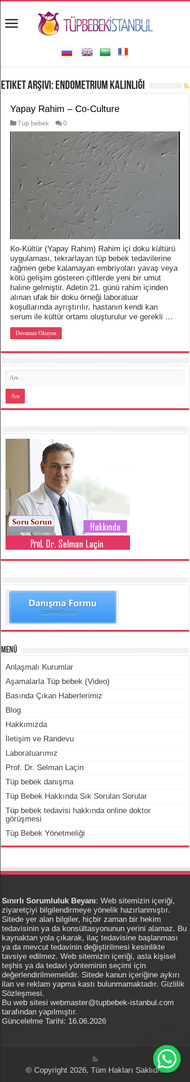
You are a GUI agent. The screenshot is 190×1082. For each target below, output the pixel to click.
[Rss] (95, 1059)
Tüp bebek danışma (39, 781)
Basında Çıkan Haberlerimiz (54, 695)
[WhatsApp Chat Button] (167, 1059)
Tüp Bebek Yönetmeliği (45, 833)
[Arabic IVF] (105, 51)
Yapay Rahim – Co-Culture (64, 109)
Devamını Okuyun (36, 333)
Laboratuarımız (32, 753)
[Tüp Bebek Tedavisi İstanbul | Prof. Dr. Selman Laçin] (95, 22)
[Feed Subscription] (186, 86)
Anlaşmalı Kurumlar (39, 667)
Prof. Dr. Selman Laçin (44, 767)
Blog (13, 710)
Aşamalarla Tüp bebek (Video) (58, 681)
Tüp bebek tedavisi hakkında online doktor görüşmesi (78, 814)
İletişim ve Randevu (40, 738)
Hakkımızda (26, 724)
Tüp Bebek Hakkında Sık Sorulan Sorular (76, 796)
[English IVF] (87, 51)
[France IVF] (123, 51)
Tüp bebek (33, 123)
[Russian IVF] (66, 51)
